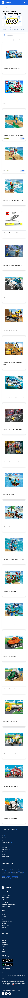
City (2, 835)
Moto (22, 875)
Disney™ (4, 837)
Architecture (5, 833)
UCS (3, 869)
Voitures (3, 872)
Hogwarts (8, 869)
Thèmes (3, 920)
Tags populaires (7, 863)
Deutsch (8, 968)
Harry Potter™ (5, 849)
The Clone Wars (15, 877)
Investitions (4, 939)
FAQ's (3, 899)
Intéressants (5, 948)
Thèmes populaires (8, 829)
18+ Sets (4, 923)
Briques (3, 946)
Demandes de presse (7, 902)
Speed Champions (6, 842)
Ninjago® (4, 852)
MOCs (3, 950)
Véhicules (13, 869)
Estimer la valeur (6, 929)
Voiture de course (19, 867)
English (3, 968)
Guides (3, 937)
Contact (3, 901)
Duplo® (3, 844)
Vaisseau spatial (15, 872)
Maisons (17, 875)
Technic (3, 854)
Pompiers (11, 875)
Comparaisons (5, 944)
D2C (3, 867)
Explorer (4, 916)
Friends (3, 859)
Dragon (8, 872)
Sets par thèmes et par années (9, 918)
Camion (8, 877)
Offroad (3, 877)
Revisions (4, 942)
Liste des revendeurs (7, 921)
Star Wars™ (4, 840)
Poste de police (5, 875)
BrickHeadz (4, 847)
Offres (3, 914)
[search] (4, 35)
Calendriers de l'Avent (10, 867)
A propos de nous (6, 895)
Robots (21, 872)
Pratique (4, 940)
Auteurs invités (5, 897)
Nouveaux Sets (5, 925)
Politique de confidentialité (8, 904)
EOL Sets (4, 927)
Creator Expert (5, 856)
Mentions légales (6, 906)
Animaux (19, 869)
